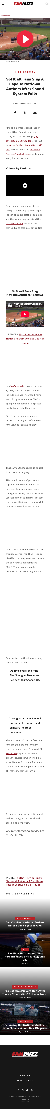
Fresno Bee (11, 753)
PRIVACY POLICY (25, 1101)
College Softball (25, 987)
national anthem (14, 223)
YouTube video (17, 386)
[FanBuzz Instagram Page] (22, 1090)
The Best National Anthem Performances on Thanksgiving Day (25, 956)
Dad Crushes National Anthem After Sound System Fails (25, 924)
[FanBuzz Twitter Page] (32, 1090)
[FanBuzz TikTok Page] (27, 1090)
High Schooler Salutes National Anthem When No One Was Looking (25, 338)
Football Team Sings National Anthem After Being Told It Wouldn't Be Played (25, 881)
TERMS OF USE (25, 1099)
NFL (25, 949)
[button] (3, 3)
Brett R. (26, 963)
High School (6, 16)
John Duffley (26, 1032)
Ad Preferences (25, 1080)
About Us (25, 1075)
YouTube (17, 61)
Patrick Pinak (20, 103)
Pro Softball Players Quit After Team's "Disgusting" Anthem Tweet (25, 992)
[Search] (47, 4)
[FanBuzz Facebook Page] (18, 1090)
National (25, 1021)
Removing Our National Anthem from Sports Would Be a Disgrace (25, 1026)
